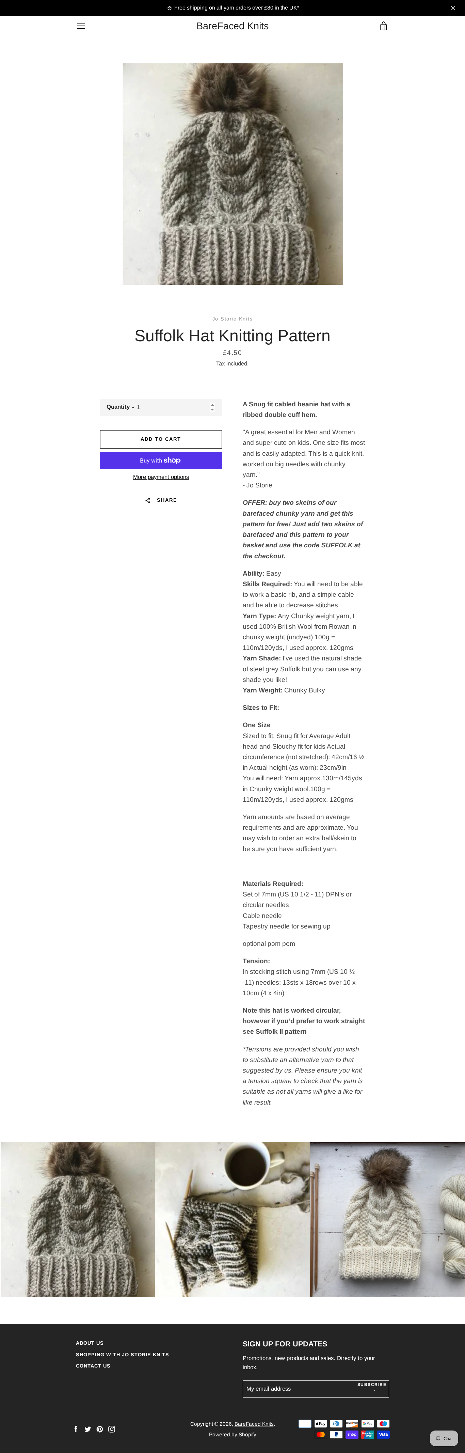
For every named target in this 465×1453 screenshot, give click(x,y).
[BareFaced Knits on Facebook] (76, 1428)
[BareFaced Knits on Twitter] (87, 1428)
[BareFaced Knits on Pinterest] (99, 1428)
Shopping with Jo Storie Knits (122, 1354)
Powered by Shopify (232, 1434)
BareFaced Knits (232, 25)
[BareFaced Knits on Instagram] (111, 1428)
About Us (90, 1343)
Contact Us (93, 1366)
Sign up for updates (285, 1344)
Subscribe (372, 1384)
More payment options (161, 477)
